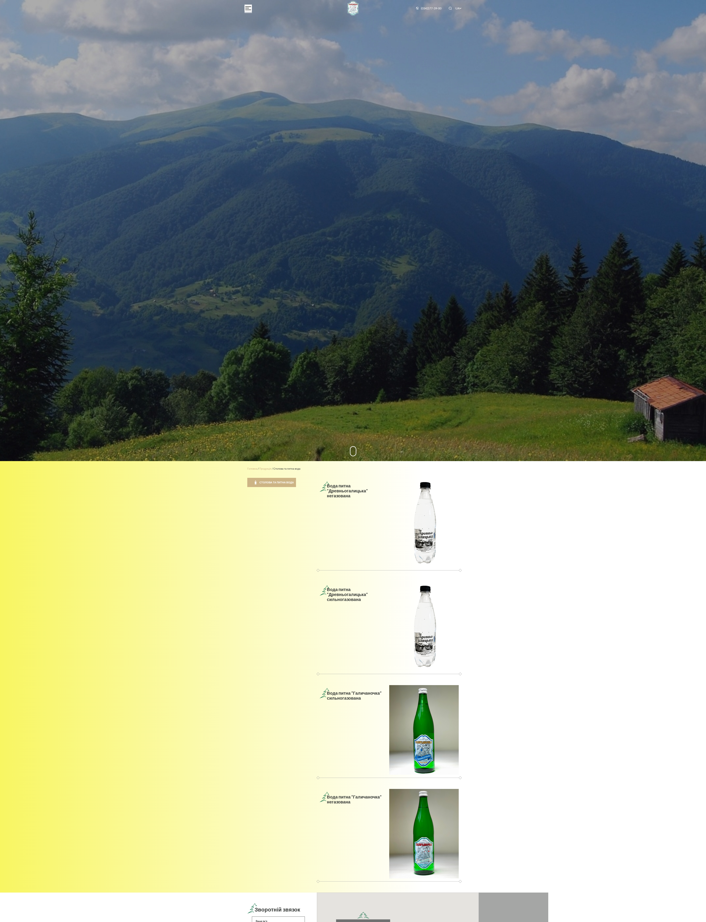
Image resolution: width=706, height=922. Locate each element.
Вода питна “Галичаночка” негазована (354, 799)
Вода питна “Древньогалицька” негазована (347, 490)
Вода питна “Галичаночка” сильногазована (354, 695)
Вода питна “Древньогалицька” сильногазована (347, 594)
